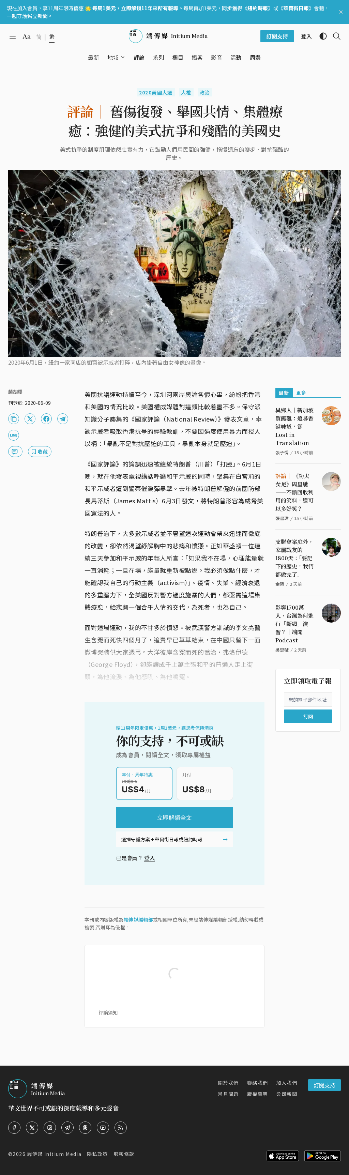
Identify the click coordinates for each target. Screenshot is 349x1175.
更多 (301, 392)
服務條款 (124, 1153)
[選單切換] (122, 57)
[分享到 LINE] (13, 435)
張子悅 (282, 452)
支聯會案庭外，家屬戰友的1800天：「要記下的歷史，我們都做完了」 (294, 558)
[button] (113, 57)
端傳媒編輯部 (138, 919)
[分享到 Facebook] (46, 418)
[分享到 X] (30, 418)
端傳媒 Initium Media (54, 1153)
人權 (186, 92)
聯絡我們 (257, 1082)
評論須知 (108, 1012)
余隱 (279, 584)
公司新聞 (286, 1093)
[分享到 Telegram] (62, 418)
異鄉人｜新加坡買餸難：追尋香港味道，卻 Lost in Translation (294, 426)
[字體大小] (26, 36)
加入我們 (286, 1082)
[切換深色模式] (320, 36)
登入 (149, 858)
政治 (205, 92)
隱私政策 (97, 1153)
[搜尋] (334, 36)
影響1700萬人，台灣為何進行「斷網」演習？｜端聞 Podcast (294, 624)
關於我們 (228, 1082)
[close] (340, 11)
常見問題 (228, 1093)
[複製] (13, 418)
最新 (284, 392)
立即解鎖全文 (174, 817)
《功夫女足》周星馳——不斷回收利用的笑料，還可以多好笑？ (294, 492)
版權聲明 (257, 1093)
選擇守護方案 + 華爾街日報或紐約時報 (161, 839)
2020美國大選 (156, 92)
